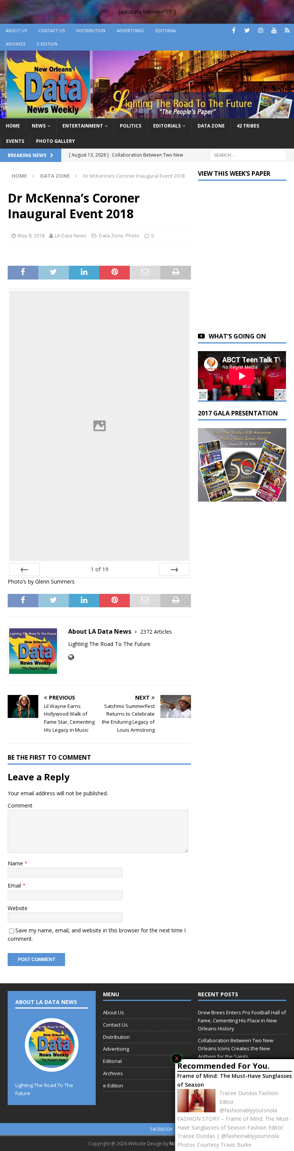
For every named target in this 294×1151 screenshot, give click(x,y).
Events (15, 141)
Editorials (167, 126)
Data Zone (211, 126)
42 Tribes (248, 126)
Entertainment (82, 126)
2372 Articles (156, 631)
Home (13, 126)
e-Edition (47, 44)
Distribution (90, 30)
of (99, 569)
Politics (130, 126)
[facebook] (233, 30)
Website (18, 908)
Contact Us (51, 30)
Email (15, 885)
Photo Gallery (55, 141)
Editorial (166, 30)
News (39, 126)
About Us (16, 30)
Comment (20, 805)
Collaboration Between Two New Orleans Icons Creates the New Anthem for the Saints (235, 1048)
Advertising (130, 30)
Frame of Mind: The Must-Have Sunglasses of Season (234, 1080)
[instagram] (260, 30)
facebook (161, 1129)
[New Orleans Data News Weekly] (147, 114)
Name (16, 863)
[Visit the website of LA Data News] (71, 657)
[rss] (287, 30)
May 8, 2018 (31, 235)
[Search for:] (248, 154)
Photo (132, 235)
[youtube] (274, 30)
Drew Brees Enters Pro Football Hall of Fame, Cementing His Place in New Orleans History (242, 1020)
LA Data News (71, 235)
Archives (15, 44)
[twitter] (247, 30)
